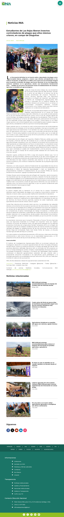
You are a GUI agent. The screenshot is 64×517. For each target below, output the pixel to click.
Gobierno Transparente (21, 491)
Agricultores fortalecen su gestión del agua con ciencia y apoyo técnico (44, 323)
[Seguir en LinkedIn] (21, 430)
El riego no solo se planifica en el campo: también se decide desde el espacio (44, 364)
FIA (56, 446)
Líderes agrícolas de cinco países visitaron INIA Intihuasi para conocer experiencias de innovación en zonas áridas (44, 385)
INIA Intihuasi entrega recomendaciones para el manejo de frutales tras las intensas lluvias (44, 284)
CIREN (20, 449)
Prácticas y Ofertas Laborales (23, 467)
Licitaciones (17, 461)
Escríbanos (17, 472)
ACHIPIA (37, 449)
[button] (60, 3)
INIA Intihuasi (20, 40)
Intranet (16, 475)
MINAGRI (9, 446)
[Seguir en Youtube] (16, 430)
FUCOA (29, 449)
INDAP (18, 446)
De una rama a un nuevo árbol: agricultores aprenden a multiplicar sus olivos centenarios (44, 404)
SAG (26, 446)
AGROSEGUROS (48, 449)
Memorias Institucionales (21, 488)
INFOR (13, 449)
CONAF (33, 446)
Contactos (17, 469)
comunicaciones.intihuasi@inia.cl (21, 269)
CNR (40, 446)
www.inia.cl (9, 263)
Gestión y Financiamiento (21, 485)
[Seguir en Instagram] (25, 430)
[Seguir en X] (12, 430)
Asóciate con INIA (19, 464)
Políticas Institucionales (21, 483)
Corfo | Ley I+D (18, 494)
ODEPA (48, 446)
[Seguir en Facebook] (8, 430)
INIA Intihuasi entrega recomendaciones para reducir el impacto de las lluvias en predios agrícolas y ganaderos (43, 345)
